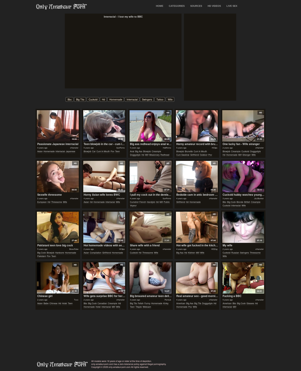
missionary (154, 154)
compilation (95, 252)
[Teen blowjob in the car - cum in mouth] (104, 126)
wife (170, 99)
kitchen (191, 252)
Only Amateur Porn (61, 6)
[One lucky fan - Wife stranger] (243, 126)
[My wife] (243, 227)
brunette (189, 151)
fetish (141, 303)
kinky (165, 303)
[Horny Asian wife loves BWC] (104, 176)
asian (40, 151)
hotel (64, 303)
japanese (70, 151)
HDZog (214, 249)
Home (159, 6)
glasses (250, 303)
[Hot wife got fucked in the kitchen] (197, 227)
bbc (70, 99)
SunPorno (120, 147)
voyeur (133, 205)
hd (103, 99)
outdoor (203, 154)
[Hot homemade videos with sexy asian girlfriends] (104, 227)
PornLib (168, 299)
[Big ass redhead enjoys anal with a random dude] (150, 126)
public (167, 201)
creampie (156, 151)
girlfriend (194, 154)
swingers (147, 99)
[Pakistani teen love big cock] (58, 227)
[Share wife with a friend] (150, 227)
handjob (151, 201)
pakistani (41, 256)
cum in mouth (103, 151)
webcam (147, 306)
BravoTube (73, 249)
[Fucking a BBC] (243, 278)
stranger (246, 154)
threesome (56, 201)
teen (117, 151)
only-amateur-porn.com (62, 364)
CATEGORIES (177, 6)
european (42, 201)
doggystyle (135, 154)
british (247, 201)
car (94, 151)
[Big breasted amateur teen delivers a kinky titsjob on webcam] (150, 278)
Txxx (76, 299)
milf (146, 154)
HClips (214, 147)
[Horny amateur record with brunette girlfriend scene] (197, 126)
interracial (132, 99)
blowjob (87, 151)
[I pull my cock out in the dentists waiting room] (150, 176)
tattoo (159, 99)
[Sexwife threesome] (58, 176)
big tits (80, 99)
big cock (231, 201)
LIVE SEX (231, 6)
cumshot (134, 201)
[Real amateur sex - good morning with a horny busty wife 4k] (197, 278)
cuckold (93, 99)
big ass (138, 151)
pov (112, 151)
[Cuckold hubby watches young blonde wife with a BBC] (243, 176)
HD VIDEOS (214, 6)
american (180, 303)
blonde (240, 201)
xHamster (74, 147)
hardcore (59, 252)
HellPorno (167, 147)
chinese (53, 303)
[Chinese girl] (58, 278)
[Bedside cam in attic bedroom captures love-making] (197, 176)
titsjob (139, 306)
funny (147, 303)
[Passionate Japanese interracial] (58, 126)
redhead (164, 154)
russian (235, 252)
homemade (115, 99)
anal (132, 151)
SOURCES (196, 6)
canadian (102, 303)
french (142, 201)
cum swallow (182, 154)
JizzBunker (259, 198)
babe (46, 303)
